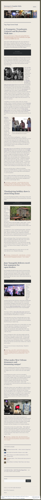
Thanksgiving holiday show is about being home (17, 192)
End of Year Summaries (9, 490)
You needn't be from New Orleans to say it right (17, 452)
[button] (20, 213)
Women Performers (16, 183)
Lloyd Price (24, 256)
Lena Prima (19, 256)
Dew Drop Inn (25, 88)
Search (5, 478)
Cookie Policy (22, 498)
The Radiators (19, 257)
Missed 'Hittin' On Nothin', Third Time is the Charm (18, 461)
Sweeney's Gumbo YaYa (12, 6)
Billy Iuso (6, 117)
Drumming (6, 437)
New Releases (10, 183)
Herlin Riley (14, 437)
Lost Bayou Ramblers (21, 352)
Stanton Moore (22, 438)
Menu (34, 6)
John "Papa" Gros (11, 184)
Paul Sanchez (8, 257)
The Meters (27, 438)
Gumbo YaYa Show (20, 182)
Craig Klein (6, 184)
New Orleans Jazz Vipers (24, 184)
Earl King (9, 256)
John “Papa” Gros (8, 148)
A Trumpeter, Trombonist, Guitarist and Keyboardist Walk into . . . (15, 31)
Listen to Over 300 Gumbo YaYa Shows (12, 487)
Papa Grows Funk (15, 185)
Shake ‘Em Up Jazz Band (9, 84)
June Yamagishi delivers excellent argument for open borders (17, 265)
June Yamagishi (10, 352)
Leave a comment (26, 257)
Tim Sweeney (8, 182)
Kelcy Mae (15, 256)
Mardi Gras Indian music (15, 306)
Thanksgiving (13, 257)
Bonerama (28, 103)
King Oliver (15, 352)
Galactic (9, 437)
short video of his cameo (19, 311)
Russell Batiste (16, 438)
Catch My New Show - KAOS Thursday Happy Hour (15, 470)
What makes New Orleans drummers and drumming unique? (15, 362)
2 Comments (29, 185)
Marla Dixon (17, 184)
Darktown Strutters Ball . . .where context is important (18, 449)
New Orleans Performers (23, 436)
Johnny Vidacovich (19, 437)
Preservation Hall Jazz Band (19, 353)
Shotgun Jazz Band (22, 185)
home (12, 256)
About (5, 492)
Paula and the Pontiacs (10, 353)
